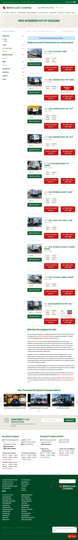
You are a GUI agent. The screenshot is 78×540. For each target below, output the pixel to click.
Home (28, 31)
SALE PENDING (33, 107)
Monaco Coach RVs (27, 509)
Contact (73, 12)
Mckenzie (48, 31)
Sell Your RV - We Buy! (43, 12)
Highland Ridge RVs (26, 495)
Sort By (68, 31)
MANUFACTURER (7, 55)
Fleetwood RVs (6, 507)
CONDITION (5, 36)
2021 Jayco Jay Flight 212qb (58, 221)
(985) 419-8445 (27, 444)
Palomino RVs (6, 511)
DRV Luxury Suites (26, 519)
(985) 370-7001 (27, 440)
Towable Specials (22, 12)
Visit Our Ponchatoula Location (10, 2)
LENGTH (4, 76)
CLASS (4, 45)
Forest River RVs (7, 499)
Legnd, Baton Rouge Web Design (24, 528)
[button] (1, 401)
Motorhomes (14, 12)
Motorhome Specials (31, 12)
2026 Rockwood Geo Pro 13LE (58, 305)
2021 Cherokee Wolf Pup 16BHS (59, 81)
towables (49, 380)
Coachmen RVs (6, 497)
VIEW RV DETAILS (34, 64)
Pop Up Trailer (8, 48)
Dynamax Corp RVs (7, 509)
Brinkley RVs (5, 515)
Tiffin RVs (24, 511)
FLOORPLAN (6, 69)
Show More (4, 51)
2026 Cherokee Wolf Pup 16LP (58, 138)
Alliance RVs (5, 519)
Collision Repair (52, 12)
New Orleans (24, 482)
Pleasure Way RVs (26, 501)
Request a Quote (67, 88)
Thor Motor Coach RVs (8, 501)
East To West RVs (26, 499)
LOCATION (5, 72)
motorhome (39, 336)
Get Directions (9, 446)
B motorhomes (69, 374)
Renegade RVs (25, 505)
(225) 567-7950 (65, 442)
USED (5, 41)
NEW (5, 39)
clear (23, 48)
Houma (23, 488)
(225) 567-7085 (65, 440)
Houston (23, 490)
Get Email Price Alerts (68, 68)
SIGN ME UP (70, 420)
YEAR (4, 79)
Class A (61, 374)
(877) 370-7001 (49, 8)
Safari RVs (5, 517)
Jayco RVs (24, 503)
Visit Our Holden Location (28, 2)
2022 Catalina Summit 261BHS (58, 278)
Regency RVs (25, 507)
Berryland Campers (48, 336)
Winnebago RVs (6, 503)
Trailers (34, 31)
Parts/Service (61, 12)
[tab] (13, 36)
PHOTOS (31, 60)
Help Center (67, 12)
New (54, 31)
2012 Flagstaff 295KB (55, 52)
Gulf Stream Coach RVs (28, 517)
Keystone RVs (6, 513)
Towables (7, 12)
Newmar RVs (6, 505)
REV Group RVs (25, 497)
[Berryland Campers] (16, 7)
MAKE (4, 62)
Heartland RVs (25, 515)
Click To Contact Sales (51, 68)
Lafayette (24, 486)
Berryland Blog (6, 488)
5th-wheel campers (38, 341)
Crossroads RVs (26, 513)
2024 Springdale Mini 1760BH (58, 193)
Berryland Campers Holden (9, 486)
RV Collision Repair (10, 448)
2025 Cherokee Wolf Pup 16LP (58, 110)
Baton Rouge (25, 484)
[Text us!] (72, 537)
